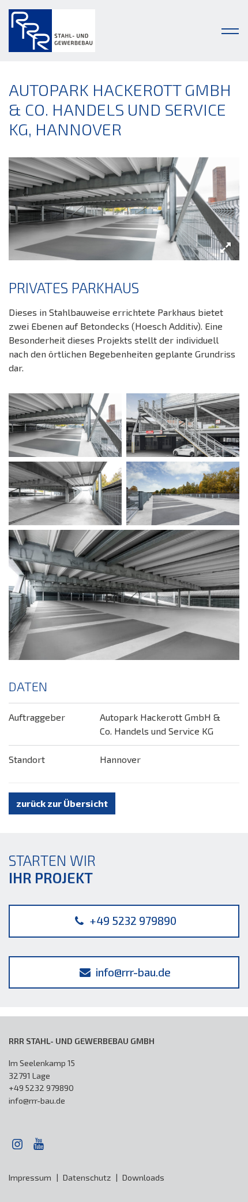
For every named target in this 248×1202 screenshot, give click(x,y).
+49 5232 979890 (131, 920)
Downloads (143, 1177)
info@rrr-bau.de (132, 972)
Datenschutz (87, 1177)
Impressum (30, 1177)
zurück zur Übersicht (62, 803)
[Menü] (230, 29)
